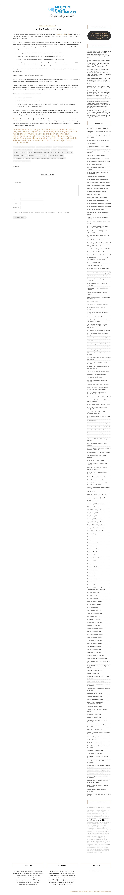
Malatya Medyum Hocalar (94, 607)
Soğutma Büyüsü (92, 516)
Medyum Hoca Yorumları (47, 25)
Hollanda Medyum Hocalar (94, 601)
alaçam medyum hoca (101, 822)
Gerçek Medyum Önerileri (94, 377)
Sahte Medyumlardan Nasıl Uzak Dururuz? (99, 255)
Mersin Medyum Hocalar (94, 604)
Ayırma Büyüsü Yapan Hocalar (95, 522)
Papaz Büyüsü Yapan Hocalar (95, 240)
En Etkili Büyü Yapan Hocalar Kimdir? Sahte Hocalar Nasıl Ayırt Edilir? (97, 258)
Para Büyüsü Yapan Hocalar (95, 317)
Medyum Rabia (91, 582)
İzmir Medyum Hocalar (93, 625)
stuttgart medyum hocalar (22, 161)
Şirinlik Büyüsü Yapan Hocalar (95, 510)
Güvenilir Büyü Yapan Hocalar (95, 350)
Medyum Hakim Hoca (93, 549)
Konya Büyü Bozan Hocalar (94, 670)
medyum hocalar (61, 34)
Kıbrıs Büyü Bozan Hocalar (94, 696)
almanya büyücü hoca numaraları (24, 147)
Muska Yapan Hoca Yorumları (95, 209)
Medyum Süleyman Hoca (94, 558)
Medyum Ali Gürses (92, 561)
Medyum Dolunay (92, 595)
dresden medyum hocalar (51, 152)
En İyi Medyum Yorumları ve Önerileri (97, 188)
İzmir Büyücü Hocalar (93, 673)
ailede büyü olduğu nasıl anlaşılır (95, 831)
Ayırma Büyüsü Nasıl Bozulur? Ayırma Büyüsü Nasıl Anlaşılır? (97, 412)
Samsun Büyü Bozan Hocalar (95, 699)
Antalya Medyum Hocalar (94, 610)
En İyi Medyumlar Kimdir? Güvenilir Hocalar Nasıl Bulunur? (97, 468)
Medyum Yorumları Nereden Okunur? (97, 200)
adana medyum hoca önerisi (97, 814)
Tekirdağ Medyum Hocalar (94, 737)
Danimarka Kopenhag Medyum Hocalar (98, 770)
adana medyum (106, 807)
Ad (14, 199)
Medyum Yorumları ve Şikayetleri (96, 433)
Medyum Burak (91, 573)
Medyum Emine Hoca (93, 567)
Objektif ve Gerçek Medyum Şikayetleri (98, 330)
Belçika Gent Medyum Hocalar (95, 681)
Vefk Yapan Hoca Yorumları (94, 265)
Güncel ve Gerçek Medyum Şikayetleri (98, 371)
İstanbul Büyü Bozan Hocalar (95, 773)
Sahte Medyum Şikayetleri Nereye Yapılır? (99, 273)
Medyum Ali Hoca (92, 585)
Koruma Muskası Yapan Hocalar (96, 155)
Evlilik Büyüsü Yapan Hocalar (95, 164)
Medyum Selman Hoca (93, 579)
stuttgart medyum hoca (58, 158)
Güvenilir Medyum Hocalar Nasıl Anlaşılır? (98, 182)
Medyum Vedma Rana (93, 543)
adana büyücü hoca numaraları (95, 828)
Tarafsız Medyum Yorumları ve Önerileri (98, 384)
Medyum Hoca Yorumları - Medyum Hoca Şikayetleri (81, 891)
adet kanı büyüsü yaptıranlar (94, 849)
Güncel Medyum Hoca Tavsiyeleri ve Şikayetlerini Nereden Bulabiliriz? (97, 388)
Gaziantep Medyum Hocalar (95, 634)
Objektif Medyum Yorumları (95, 341)
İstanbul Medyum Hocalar (94, 622)
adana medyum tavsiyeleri (103, 830)
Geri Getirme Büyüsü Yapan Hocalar (97, 179)
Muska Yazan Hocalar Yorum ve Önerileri (98, 404)
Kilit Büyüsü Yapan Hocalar (94, 492)
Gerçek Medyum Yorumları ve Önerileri (98, 347)
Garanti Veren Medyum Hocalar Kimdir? (98, 249)
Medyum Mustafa (92, 552)
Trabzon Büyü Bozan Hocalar (95, 740)
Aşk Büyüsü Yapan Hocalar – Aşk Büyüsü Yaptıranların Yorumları (98, 320)
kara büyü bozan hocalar (103, 818)
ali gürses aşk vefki (95, 820)
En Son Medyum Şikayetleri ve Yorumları (98, 140)
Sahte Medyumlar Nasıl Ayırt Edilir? (97, 338)
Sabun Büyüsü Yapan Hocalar (95, 531)
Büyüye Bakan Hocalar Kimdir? (95, 246)
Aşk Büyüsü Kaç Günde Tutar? (96, 176)
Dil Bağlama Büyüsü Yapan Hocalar (97, 495)
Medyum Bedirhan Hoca (94, 564)
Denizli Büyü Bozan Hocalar (95, 729)
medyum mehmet (100, 810)
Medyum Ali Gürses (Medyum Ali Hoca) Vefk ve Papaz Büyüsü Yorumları (98, 588)
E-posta (15, 203)
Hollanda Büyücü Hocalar (94, 743)
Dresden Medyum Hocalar (94, 643)
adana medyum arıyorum (94, 807)
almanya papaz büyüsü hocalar (63, 147)
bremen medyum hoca (20, 152)
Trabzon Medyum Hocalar (94, 640)
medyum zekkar (98, 839)
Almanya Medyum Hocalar (101, 69)
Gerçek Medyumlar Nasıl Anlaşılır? (96, 191)
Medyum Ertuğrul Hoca (93, 592)
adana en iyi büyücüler (102, 847)
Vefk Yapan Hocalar (92, 501)
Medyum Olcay (96, 51)
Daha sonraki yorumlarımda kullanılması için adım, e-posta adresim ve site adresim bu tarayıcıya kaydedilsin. (42, 212)
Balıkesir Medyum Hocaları (94, 693)
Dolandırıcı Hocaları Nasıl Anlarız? (96, 374)
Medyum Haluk (91, 540)
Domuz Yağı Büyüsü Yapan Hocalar (97, 197)
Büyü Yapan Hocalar (93, 507)
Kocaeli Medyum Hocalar (94, 646)
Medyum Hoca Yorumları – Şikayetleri (97, 128)
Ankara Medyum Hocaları (94, 717)
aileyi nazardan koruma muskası (100, 834)
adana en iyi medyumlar (97, 813)
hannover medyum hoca (56, 155)
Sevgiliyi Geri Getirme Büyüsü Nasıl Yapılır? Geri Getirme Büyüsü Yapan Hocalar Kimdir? (97, 326)
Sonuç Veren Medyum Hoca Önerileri (97, 424)
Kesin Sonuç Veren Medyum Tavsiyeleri (98, 427)
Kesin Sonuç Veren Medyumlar (96, 430)
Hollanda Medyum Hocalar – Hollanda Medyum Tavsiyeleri (97, 781)
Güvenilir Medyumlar (93, 301)
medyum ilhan (95, 842)
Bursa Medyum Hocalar (93, 619)
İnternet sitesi (16, 207)
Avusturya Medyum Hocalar (95, 628)
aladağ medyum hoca (98, 825)
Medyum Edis (91, 537)
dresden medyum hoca (35, 152)
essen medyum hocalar (20, 155)
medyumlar (25, 121)
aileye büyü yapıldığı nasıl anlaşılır (96, 836)
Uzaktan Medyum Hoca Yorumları (96, 476)
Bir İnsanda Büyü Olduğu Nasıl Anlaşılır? (98, 452)
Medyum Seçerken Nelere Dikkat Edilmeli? (99, 397)
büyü (68, 34)
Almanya (15, 119)
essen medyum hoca (67, 152)
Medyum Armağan (92, 598)
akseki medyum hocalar (98, 816)
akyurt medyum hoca (103, 827)
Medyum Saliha (91, 555)
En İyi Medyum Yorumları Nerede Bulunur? (99, 243)
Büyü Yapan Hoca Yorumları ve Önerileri (98, 161)
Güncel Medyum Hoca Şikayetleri (96, 498)
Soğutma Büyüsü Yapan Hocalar (96, 513)
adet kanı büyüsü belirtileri (97, 846)
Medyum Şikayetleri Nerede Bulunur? (97, 252)
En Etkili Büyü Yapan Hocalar (95, 421)
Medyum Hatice (91, 546)
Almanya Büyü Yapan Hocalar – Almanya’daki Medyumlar (96, 702)
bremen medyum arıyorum (60, 149)
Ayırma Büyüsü (91, 143)
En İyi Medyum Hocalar (93, 194)
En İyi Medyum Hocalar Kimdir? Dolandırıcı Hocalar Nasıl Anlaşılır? (99, 448)
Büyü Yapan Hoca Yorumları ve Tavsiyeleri (99, 206)
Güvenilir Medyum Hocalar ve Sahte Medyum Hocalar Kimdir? (97, 483)
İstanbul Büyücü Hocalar (94, 714)
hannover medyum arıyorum (38, 155)
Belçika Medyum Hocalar (94, 631)
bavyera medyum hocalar (42, 149)
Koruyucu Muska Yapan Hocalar (96, 528)
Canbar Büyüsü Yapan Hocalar (95, 504)
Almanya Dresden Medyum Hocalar (97, 658)
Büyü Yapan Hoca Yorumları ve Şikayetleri (99, 203)
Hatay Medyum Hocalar (93, 616)
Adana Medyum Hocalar (94, 652)
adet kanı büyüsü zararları (102, 850)
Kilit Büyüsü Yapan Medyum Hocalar (97, 276)
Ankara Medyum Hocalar (94, 649)
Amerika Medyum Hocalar (94, 706)
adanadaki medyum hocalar (94, 852)
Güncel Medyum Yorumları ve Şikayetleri (98, 185)
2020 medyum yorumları (97, 844)
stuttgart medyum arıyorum (40, 158)
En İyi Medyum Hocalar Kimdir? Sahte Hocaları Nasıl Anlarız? (97, 393)
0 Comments (16, 166)
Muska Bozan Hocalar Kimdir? (95, 479)
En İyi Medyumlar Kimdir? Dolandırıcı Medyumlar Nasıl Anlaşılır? (97, 227)
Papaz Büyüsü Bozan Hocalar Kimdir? (97, 304)
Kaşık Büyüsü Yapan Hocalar (95, 519)
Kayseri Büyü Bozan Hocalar (95, 750)
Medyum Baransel (92, 570)
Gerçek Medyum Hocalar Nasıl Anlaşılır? (98, 158)
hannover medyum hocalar (22, 158)
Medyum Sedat (91, 576)
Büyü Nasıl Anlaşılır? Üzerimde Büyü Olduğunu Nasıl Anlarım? (97, 408)
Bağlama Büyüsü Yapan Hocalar (101, 60)
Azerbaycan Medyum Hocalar (95, 655)
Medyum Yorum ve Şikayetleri (95, 460)
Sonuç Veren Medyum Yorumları (96, 436)
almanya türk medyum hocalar (23, 149)
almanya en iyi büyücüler (44, 147)
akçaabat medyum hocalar (94, 809)
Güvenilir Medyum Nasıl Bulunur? (96, 344)
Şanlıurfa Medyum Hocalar (94, 613)
